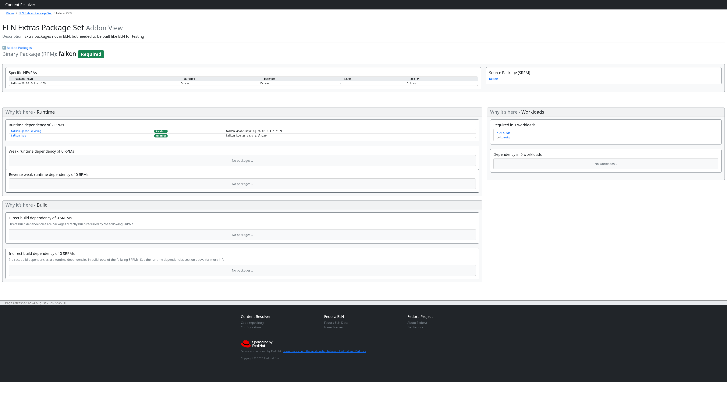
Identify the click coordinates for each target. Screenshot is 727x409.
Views (10, 13)
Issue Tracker (333, 327)
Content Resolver (20, 4)
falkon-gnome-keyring (26, 131)
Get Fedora (415, 327)
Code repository (252, 323)
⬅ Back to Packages (17, 48)
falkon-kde (18, 135)
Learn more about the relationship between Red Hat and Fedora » (324, 351)
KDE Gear (503, 133)
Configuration (251, 327)
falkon (493, 79)
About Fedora (417, 323)
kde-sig (505, 137)
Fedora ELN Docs (336, 323)
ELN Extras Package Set (35, 13)
